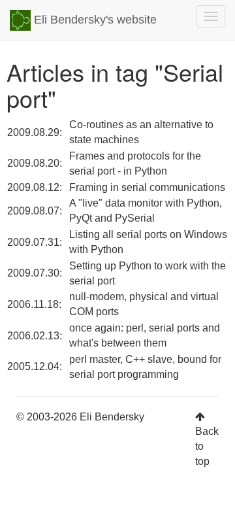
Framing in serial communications (147, 187)
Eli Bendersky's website (94, 19)
